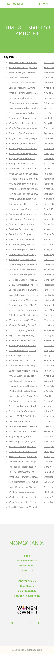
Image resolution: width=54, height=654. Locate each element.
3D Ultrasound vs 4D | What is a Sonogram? (30, 320)
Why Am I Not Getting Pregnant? (25, 138)
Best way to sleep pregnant (22, 224)
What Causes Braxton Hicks (22, 123)
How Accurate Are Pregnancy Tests (26, 62)
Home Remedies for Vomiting (23, 481)
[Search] (39, 4)
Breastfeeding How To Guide (23, 249)
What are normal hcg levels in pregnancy (29, 67)
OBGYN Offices (27, 581)
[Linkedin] (39, 623)
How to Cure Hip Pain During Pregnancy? (29, 193)
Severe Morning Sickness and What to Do (29, 370)
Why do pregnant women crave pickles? (28, 183)
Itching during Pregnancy (21, 219)
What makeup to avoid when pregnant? (28, 198)
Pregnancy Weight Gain (20, 436)
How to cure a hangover (21, 97)
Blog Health (27, 586)
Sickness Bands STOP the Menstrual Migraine (31, 431)
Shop (27, 555)
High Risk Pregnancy (19, 77)
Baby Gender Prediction (20, 421)
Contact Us (27, 570)
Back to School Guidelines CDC (24, 239)
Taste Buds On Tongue (20, 234)
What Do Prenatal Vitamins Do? (24, 492)
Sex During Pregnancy (20, 355)
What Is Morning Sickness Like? (24, 92)
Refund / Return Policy (27, 595)
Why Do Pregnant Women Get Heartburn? (30, 128)
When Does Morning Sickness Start (26, 102)
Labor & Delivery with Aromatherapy (27, 295)
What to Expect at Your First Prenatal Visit (29, 360)
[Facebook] (22, 623)
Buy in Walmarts (27, 560)
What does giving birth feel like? (24, 244)
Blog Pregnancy (27, 590)
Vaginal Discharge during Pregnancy (27, 335)
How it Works (27, 565)
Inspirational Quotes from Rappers (26, 107)
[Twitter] (12, 623)
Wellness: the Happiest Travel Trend (26, 446)
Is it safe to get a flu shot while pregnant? (29, 178)
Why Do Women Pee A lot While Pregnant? (30, 375)
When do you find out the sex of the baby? (30, 188)
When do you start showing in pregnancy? (30, 148)
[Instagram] (30, 623)
